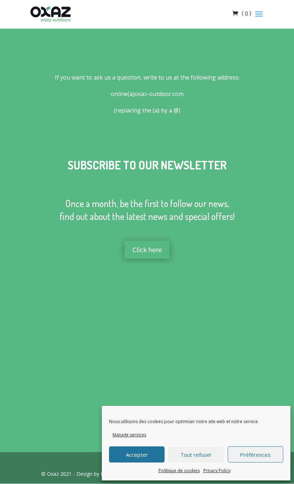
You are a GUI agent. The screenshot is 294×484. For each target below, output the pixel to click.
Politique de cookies (179, 471)
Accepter (137, 454)
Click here (147, 249)
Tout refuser (196, 454)
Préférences (255, 454)
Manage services (129, 435)
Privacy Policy (217, 471)
